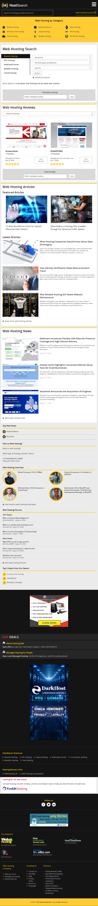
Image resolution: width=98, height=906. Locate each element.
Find (72, 97)
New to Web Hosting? (12, 443)
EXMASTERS (57, 151)
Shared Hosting (13, 27)
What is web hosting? (12, 448)
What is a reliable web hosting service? (18, 525)
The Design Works (52, 876)
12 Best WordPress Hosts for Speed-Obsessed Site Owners (24, 228)
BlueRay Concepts (14, 582)
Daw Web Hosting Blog (54, 874)
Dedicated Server (44, 27)
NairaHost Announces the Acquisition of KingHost (65, 391)
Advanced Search (42, 77)
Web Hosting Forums (85, 12)
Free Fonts (49, 883)
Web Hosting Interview (13, 467)
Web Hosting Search (20, 49)
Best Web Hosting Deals (8, 845)
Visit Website (41, 160)
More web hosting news (15, 418)
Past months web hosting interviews (20, 504)
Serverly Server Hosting (15, 574)
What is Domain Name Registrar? (16, 518)
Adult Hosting (75, 27)
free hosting (31, 83)
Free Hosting (27, 760)
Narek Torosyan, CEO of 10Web (30, 472)
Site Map (32, 874)
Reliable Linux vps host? (12, 555)
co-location (20, 83)
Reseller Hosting (44, 36)
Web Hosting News (17, 331)
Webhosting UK (10, 773)
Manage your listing (12, 876)
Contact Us (33, 871)
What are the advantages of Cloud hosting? (19, 531)
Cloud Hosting (12, 36)
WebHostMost (12, 431)
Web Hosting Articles (19, 187)
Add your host (10, 874)
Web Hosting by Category (49, 20)
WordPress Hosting (77, 36)
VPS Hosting (74, 31)
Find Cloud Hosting (70, 843)
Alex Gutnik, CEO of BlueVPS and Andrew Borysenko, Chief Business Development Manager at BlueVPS (77, 490)
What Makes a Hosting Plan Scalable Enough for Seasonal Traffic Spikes (68, 228)
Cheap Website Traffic (53, 871)
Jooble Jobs (49, 893)
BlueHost (10, 436)
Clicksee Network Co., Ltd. (47, 902)
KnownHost (12, 151)
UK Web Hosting (51, 891)
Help (30, 876)
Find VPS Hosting (6, 857)
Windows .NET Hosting (15, 31)
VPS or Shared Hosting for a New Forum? (19, 548)
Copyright (32, 886)
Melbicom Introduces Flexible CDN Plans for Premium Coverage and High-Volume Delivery (67, 340)
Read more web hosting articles (18, 321)
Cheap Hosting (44, 31)
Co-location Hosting (79, 757)
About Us (32, 883)
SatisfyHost (11, 578)
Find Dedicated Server (39, 845)
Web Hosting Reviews (19, 107)
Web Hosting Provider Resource (42, 855)
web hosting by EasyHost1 (33, 773)
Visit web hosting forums (15, 563)
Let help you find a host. (13, 459)
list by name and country (48, 83)
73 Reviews (55, 154)
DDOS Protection (51, 886)
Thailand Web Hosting (53, 888)
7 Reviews (10, 154)
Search (37, 73)
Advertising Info (11, 879)
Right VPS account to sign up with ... (17, 542)
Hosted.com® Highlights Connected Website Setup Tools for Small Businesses (66, 366)
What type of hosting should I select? (18, 453)
